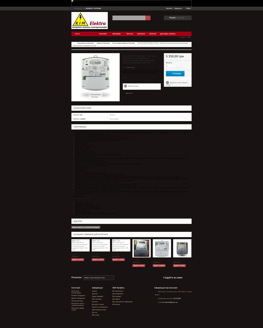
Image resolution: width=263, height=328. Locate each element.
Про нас (94, 312)
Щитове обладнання (78, 298)
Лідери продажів (97, 296)
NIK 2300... (75, 254)
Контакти (169, 8)
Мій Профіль (118, 287)
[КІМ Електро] (90, 20)
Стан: (124, 67)
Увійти (188, 8)
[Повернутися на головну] (74, 43)
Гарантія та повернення (100, 307)
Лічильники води (77, 301)
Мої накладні (116, 296)
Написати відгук (133, 86)
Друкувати (129, 93)
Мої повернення (117, 293)
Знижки (94, 291)
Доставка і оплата (98, 304)
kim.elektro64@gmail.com (170, 302)
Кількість (169, 62)
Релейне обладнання (78, 295)
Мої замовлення (117, 291)
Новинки (95, 293)
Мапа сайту (95, 315)
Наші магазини (97, 299)
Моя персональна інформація (122, 301)
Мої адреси (116, 299)
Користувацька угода (99, 309)
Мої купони (116, 304)
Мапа (189, 37)
